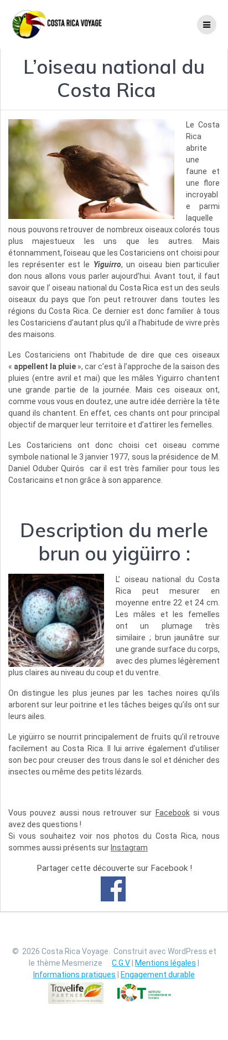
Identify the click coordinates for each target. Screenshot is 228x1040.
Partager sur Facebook (113, 888)
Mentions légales (165, 963)
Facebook (173, 812)
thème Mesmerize (69, 963)
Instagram (129, 847)
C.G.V (121, 963)
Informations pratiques (74, 974)
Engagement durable (158, 974)
